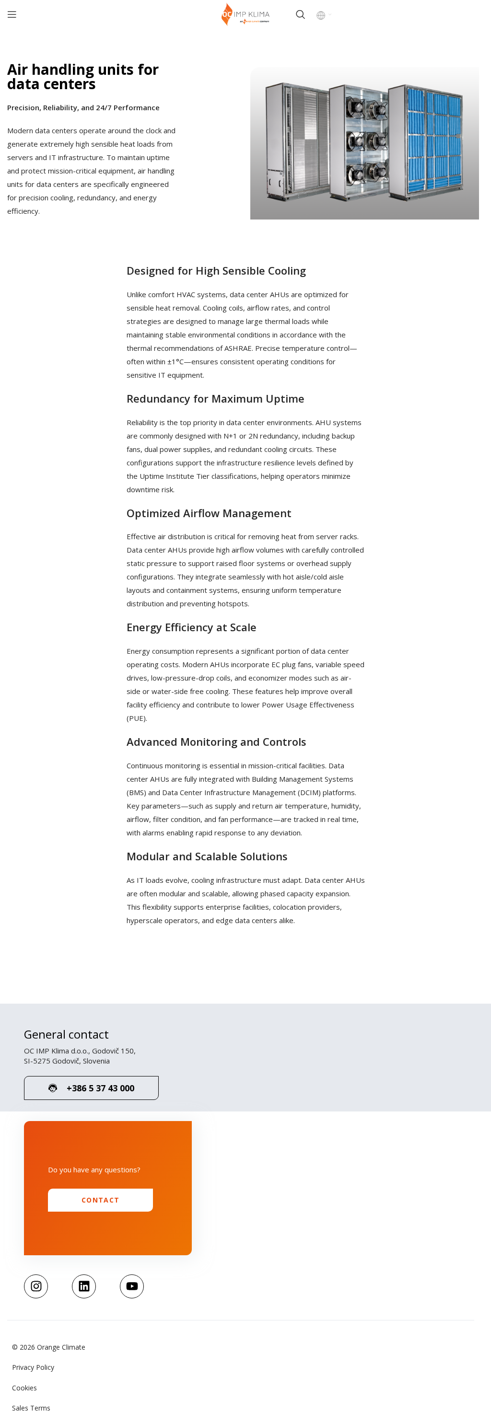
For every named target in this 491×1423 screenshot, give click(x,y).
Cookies (24, 1387)
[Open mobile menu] (12, 14)
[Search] (300, 14)
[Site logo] (245, 13)
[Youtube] (132, 1286)
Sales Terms (31, 1407)
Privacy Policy (33, 1367)
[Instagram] (36, 1286)
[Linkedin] (84, 1286)
